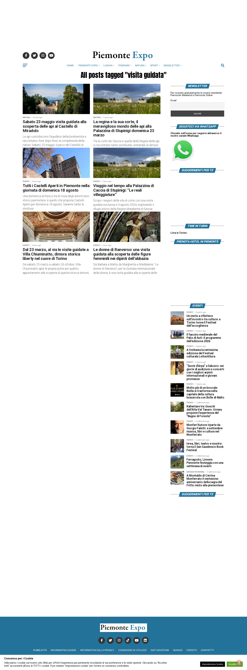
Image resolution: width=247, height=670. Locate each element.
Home (70, 65)
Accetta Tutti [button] (235, 664)
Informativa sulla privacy (97, 650)
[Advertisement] (123, 23)
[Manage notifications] (239, 662)
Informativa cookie (63, 650)
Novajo (177, 650)
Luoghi (107, 65)
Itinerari (124, 65)
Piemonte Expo (88, 65)
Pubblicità (40, 650)
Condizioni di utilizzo (132, 650)
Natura (140, 65)
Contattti (207, 650)
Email (173, 100)
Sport (154, 65)
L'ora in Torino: (179, 232)
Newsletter (172, 65)
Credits (192, 650)
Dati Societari (160, 650)
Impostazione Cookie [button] (212, 664)
